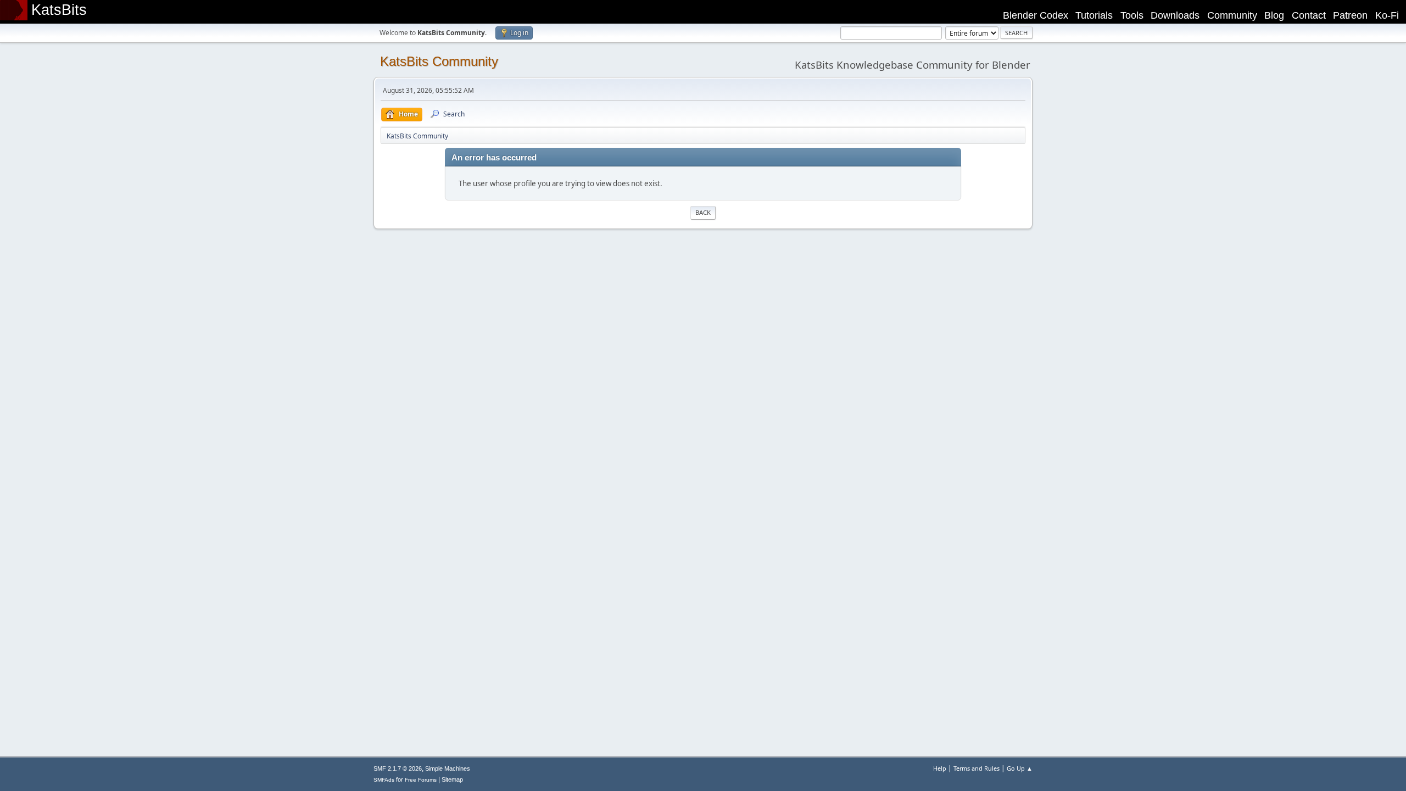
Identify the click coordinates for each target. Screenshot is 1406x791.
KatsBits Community (439, 61)
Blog (1274, 15)
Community (1232, 15)
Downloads (1175, 15)
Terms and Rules (976, 768)
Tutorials (1094, 15)
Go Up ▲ (1020, 768)
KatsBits (59, 10)
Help (939, 768)
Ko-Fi (1387, 15)
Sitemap (452, 779)
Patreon (1350, 15)
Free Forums (421, 780)
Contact (1309, 15)
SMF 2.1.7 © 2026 (397, 768)
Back (703, 212)
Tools (1131, 15)
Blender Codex (1035, 15)
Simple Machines (447, 768)
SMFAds (383, 780)
